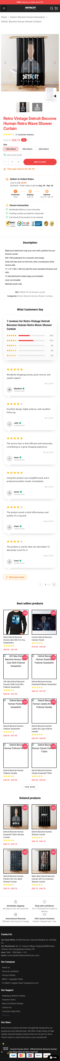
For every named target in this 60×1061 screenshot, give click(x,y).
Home (4, 17)
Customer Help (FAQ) (11, 1011)
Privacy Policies (8, 975)
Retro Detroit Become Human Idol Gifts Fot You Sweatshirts (14, 640)
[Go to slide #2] (37, 107)
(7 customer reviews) (25, 135)
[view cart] (56, 8)
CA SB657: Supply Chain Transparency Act (20, 983)
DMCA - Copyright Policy (12, 979)
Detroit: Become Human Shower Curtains (21, 21)
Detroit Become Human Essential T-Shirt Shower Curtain (13, 834)
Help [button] (55, 1058)
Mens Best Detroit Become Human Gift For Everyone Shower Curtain (43, 879)
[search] (51, 8)
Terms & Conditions (10, 971)
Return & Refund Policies (12, 1003)
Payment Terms (8, 1000)
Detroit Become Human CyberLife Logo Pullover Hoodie (42, 729)
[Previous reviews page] (40, 584)
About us (6, 967)
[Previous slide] (5, 63)
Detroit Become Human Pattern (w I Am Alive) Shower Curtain (13, 879)
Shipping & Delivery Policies (13, 996)
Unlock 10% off (5, 1048)
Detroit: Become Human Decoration (27, 17)
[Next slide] (54, 63)
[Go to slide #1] (22, 107)
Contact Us (7, 1007)
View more (30, 787)
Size (5, 145)
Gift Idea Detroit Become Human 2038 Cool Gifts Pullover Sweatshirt (13, 684)
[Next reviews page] (54, 584)
